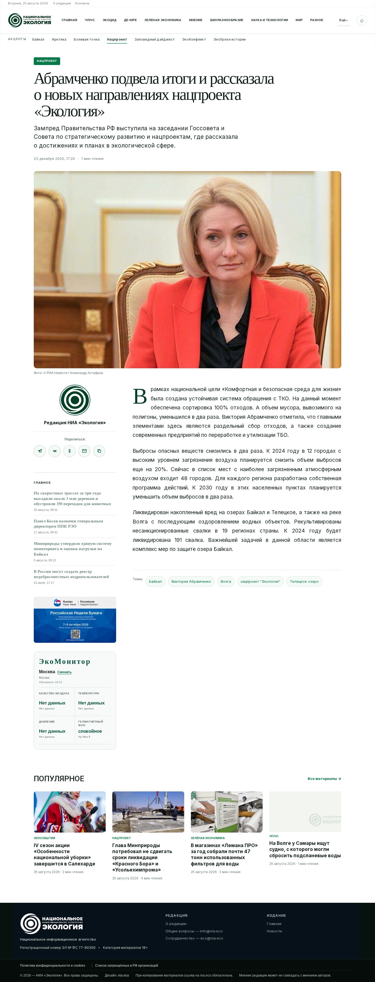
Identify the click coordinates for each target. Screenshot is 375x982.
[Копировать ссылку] (99, 451)
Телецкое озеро (304, 581)
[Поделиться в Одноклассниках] (69, 451)
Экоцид (109, 20)
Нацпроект (117, 39)
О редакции (62, 3)
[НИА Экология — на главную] (29, 20)
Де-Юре (130, 20)
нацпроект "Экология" (260, 581)
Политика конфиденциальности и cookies (52, 965)
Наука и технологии (269, 20)
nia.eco (123, 975)
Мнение (196, 20)
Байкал (38, 39)
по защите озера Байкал (201, 549)
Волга (226, 581)
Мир (299, 20)
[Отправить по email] (84, 451)
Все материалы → (324, 778)
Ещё (343, 20)
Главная (69, 20)
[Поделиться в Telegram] (40, 451)
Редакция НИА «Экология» (75, 422)
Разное (316, 20)
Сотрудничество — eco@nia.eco (194, 938)
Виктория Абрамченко (191, 581)
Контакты (82, 3)
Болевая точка (87, 39)
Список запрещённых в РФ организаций (126, 965)
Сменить (64, 672)
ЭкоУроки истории (230, 39)
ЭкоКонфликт (194, 39)
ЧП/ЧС (90, 20)
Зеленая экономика (162, 20)
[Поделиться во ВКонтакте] (55, 451)
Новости (274, 931)
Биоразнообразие (227, 20)
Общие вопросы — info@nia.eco (194, 931)
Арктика (59, 39)
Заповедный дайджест (155, 39)
